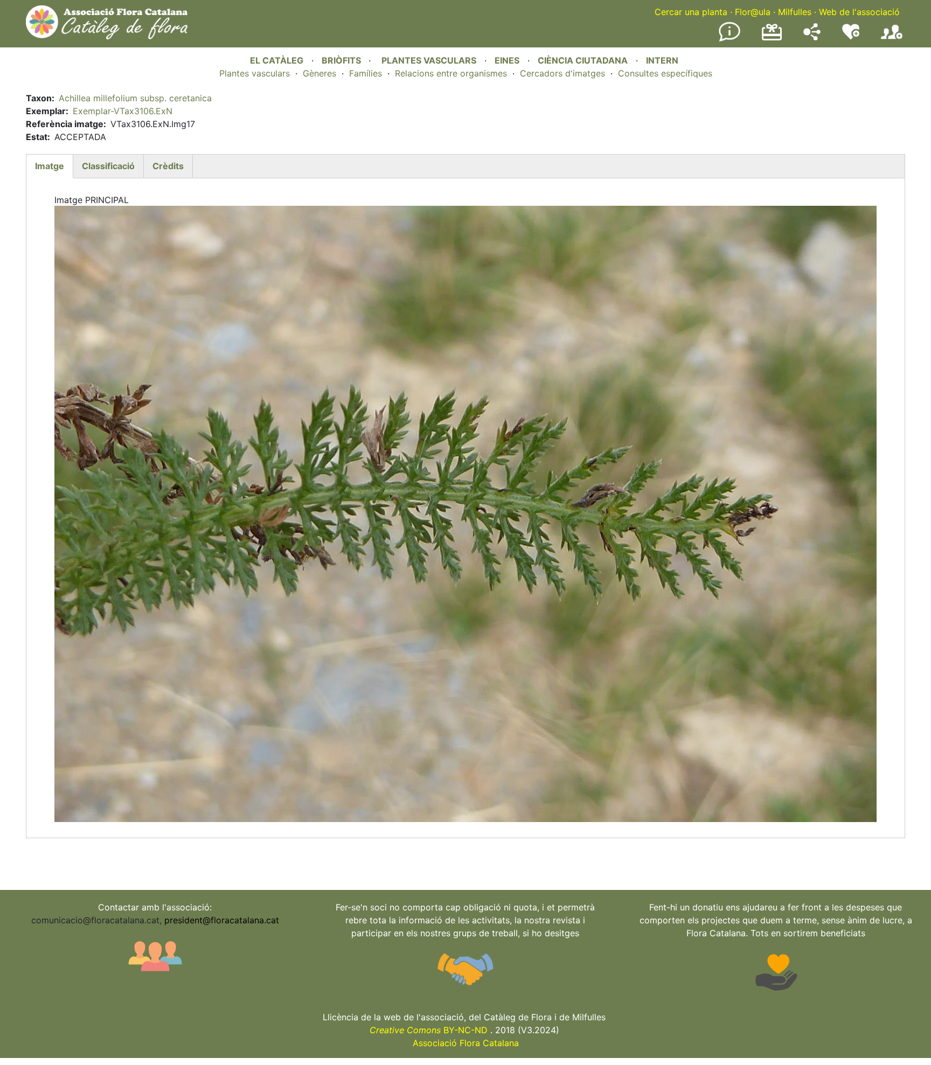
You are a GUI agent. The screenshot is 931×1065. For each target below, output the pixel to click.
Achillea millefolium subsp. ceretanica (135, 98)
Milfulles (794, 11)
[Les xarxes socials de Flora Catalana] (812, 37)
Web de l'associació (859, 11)
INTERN (662, 60)
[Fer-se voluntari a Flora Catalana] (850, 37)
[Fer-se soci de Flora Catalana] (891, 39)
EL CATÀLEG (276, 60)
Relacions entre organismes (451, 73)
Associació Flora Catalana (466, 1043)
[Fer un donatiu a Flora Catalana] (772, 38)
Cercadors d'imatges (562, 73)
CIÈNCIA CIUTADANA (583, 60)
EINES (507, 60)
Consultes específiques (665, 73)
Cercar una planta (691, 11)
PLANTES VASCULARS (428, 60)
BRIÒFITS (342, 60)
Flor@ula (752, 11)
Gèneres (319, 73)
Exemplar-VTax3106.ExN (122, 111)
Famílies (365, 73)
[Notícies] (729, 39)
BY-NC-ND (429, 1030)
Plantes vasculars (254, 73)
